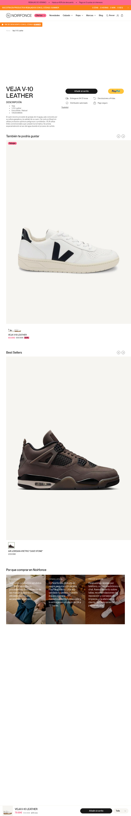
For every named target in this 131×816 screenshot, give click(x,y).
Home (8, 31)
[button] (116, 91)
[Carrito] (122, 15)
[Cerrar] (128, 7)
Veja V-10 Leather (17, 31)
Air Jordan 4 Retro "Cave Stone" (25, 551)
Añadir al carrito (81, 91)
